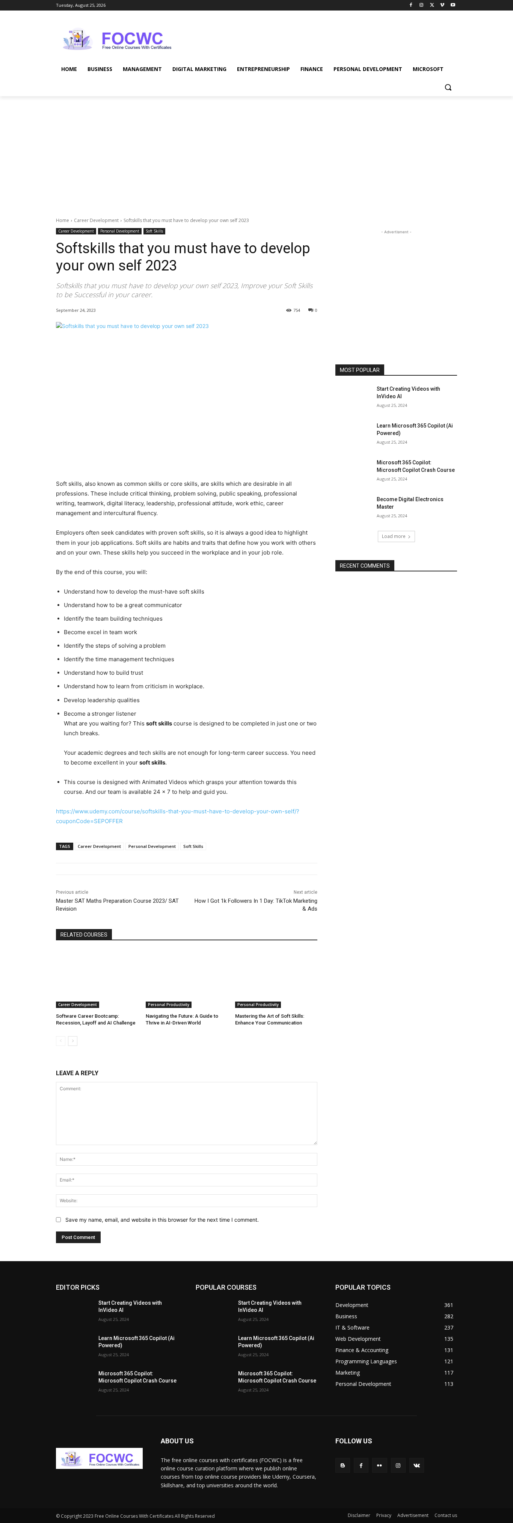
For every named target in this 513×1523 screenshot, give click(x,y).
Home (62, 220)
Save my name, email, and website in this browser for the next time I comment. (162, 1219)
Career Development (96, 220)
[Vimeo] (442, 5)
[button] (448, 87)
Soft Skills (154, 231)
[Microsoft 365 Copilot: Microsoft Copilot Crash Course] (353, 472)
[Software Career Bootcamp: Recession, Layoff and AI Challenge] (97, 979)
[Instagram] (421, 5)
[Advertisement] (313, 38)
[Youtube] (452, 5)
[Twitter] (432, 5)
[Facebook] (411, 5)
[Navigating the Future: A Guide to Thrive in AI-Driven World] (187, 979)
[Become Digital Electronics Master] (353, 508)
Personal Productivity (168, 1004)
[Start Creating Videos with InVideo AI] (353, 398)
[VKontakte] (416, 1465)
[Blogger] (342, 1465)
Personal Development (119, 231)
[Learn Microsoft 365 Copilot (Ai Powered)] (353, 435)
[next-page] (72, 1041)
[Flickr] (379, 1465)
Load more (394, 536)
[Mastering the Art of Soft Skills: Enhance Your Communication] (276, 979)
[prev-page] (60, 1041)
